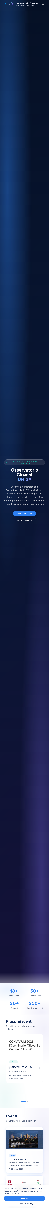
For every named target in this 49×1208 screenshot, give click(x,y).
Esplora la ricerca (24, 520)
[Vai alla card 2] (25, 1101)
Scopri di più (22, 513)
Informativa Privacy (24, 1204)
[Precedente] (9, 1068)
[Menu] (42, 4)
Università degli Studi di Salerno (25, 462)
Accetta (24, 1198)
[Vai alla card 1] (21, 1101)
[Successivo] (39, 1068)
